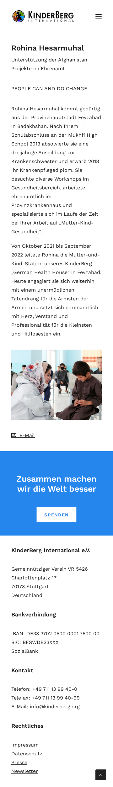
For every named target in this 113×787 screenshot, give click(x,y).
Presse (19, 762)
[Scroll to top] (100, 774)
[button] (98, 16)
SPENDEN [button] (56, 514)
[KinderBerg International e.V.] (44, 16)
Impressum (25, 745)
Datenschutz (27, 754)
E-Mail (25, 435)
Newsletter (24, 771)
